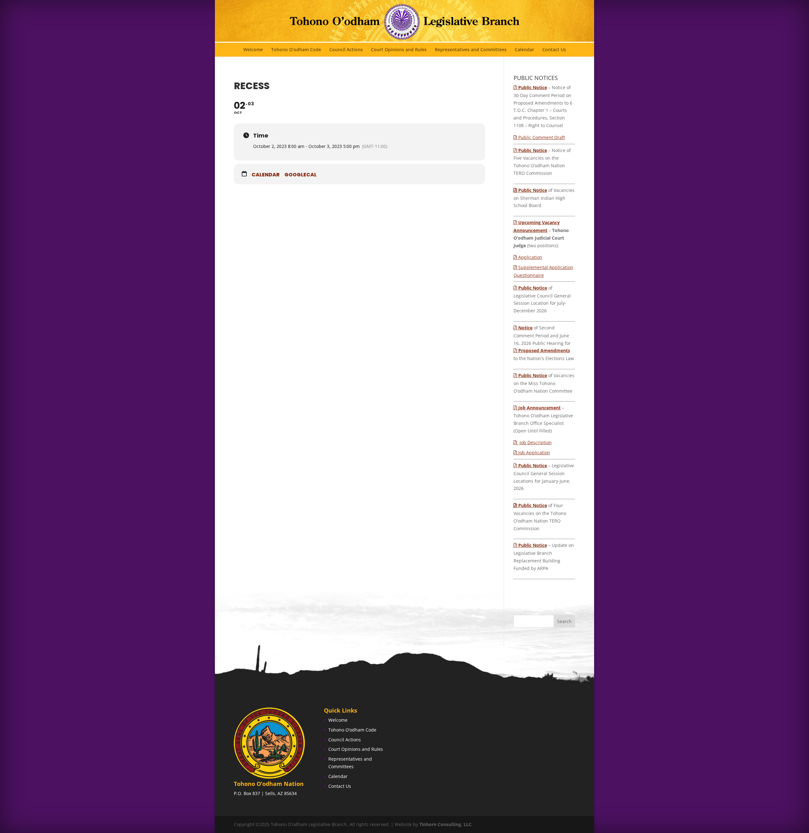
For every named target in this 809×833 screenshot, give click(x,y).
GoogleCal (300, 175)
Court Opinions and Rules (399, 49)
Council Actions (346, 49)
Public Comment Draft (541, 137)
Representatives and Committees (471, 49)
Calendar (524, 49)
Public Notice (532, 190)
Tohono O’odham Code (296, 49)
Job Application (534, 453)
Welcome (253, 49)
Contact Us (554, 49)
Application (530, 257)
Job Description (535, 442)
